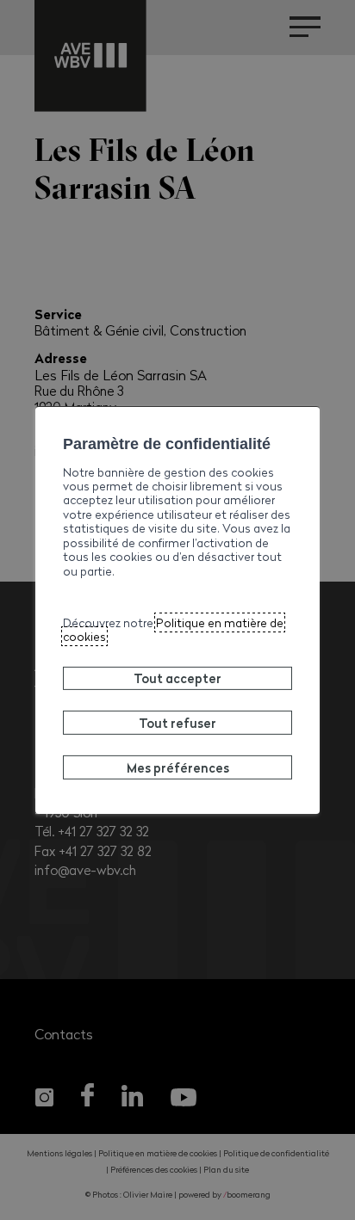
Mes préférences (178, 767)
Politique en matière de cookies (173, 629)
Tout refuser (177, 722)
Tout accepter (177, 678)
